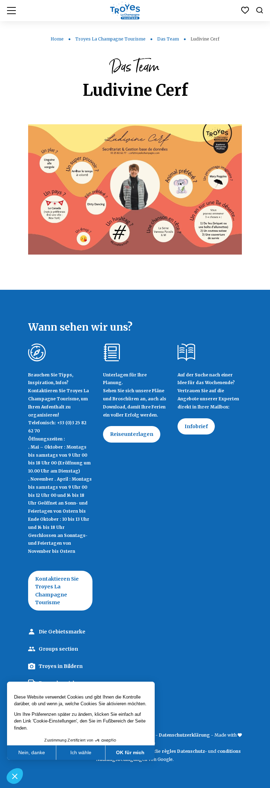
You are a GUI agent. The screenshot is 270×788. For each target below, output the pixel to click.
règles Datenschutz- (185, 751)
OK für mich (130, 752)
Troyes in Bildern (61, 666)
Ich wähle (80, 752)
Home (57, 39)
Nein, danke (31, 752)
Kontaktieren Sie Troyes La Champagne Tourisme (57, 591)
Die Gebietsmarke (62, 631)
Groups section (58, 649)
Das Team (168, 39)
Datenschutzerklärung (184, 735)
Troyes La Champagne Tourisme (110, 39)
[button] (14, 776)
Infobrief (196, 426)
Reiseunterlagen (131, 434)
